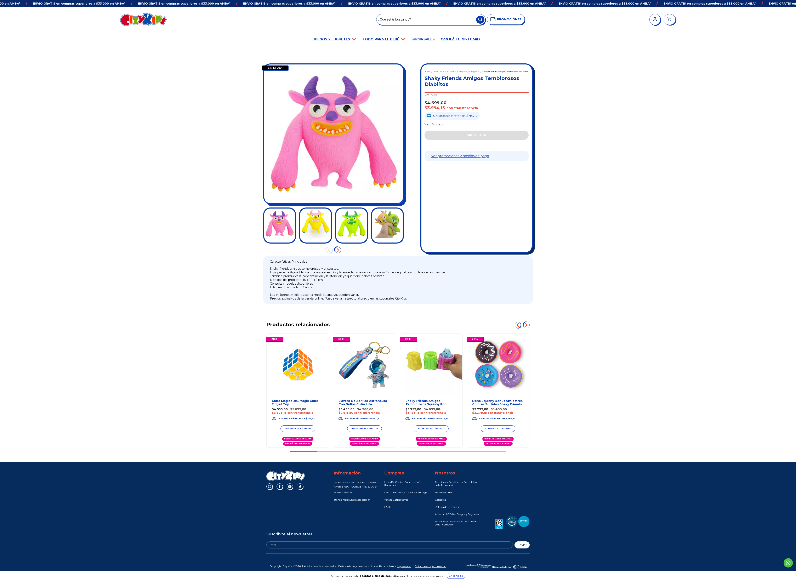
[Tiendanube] (478, 566)
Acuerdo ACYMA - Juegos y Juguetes (457, 514)
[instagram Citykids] (269, 486)
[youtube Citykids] (290, 486)
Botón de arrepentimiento (430, 566)
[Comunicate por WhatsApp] (788, 563)
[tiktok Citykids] (300, 486)
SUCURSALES (423, 39)
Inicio (427, 71)
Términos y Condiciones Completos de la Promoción (456, 483)
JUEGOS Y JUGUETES (332, 39)
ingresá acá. (404, 566)
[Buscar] (480, 20)
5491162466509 (343, 492)
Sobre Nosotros (444, 492)
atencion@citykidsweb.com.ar (352, 499)
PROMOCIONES (509, 19)
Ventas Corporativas (396, 499)
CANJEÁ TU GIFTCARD (460, 39)
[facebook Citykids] (280, 486)
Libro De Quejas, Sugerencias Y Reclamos (402, 483)
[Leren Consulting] (510, 566)
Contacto (440, 499)
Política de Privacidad (447, 506)
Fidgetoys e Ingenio (469, 71)
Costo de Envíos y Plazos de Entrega (405, 492)
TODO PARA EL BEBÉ (381, 39)
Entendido (456, 575)
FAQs (387, 506)
